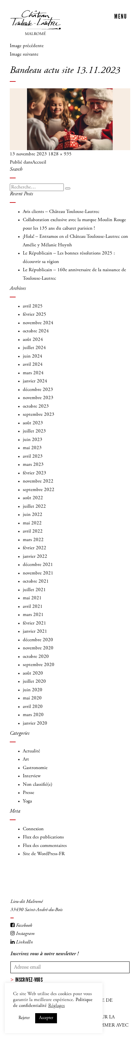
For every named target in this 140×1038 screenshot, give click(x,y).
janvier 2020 (35, 723)
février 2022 (34, 548)
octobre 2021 (36, 581)
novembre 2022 (38, 481)
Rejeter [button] (24, 1018)
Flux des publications (43, 837)
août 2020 (33, 673)
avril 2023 (33, 456)
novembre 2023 (38, 398)
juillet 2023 (34, 431)
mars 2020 (33, 715)
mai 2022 (32, 523)
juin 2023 (32, 439)
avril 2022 (33, 531)
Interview (32, 776)
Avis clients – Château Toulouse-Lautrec (61, 211)
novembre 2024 (38, 323)
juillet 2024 (34, 347)
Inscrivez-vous (29, 979)
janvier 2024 (35, 381)
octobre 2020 (36, 656)
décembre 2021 (38, 564)
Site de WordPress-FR (44, 854)
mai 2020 (32, 698)
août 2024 (33, 339)
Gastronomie (35, 767)
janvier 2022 (35, 556)
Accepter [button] (46, 1018)
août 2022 (33, 498)
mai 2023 (32, 448)
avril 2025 (33, 306)
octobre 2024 (36, 331)
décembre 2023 (38, 389)
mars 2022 (33, 539)
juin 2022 (32, 514)
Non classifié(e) (37, 784)
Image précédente (27, 46)
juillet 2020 (34, 681)
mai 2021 (32, 598)
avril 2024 (33, 364)
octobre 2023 (36, 406)
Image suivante (24, 54)
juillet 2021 (34, 590)
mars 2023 (33, 464)
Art (26, 759)
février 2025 (34, 314)
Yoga (27, 801)
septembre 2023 (38, 414)
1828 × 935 (60, 154)
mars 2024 (33, 373)
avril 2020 (33, 706)
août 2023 (33, 423)
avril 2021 (33, 606)
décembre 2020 (38, 640)
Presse (28, 792)
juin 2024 (32, 356)
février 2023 (34, 473)
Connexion (33, 829)
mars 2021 (33, 614)
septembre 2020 (38, 664)
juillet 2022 (34, 506)
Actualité (31, 751)
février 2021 (34, 623)
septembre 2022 (38, 489)
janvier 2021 (35, 631)
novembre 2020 (38, 648)
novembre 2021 (38, 573)
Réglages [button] (56, 1005)
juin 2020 (32, 690)
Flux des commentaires (45, 845)
